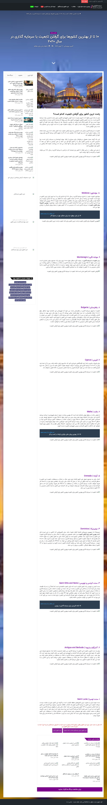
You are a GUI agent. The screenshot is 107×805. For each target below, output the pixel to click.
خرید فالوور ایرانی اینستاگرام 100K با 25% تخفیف (75, 730)
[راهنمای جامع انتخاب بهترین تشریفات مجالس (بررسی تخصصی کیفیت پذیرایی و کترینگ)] (28, 160)
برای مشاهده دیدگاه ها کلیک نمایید (69, 789)
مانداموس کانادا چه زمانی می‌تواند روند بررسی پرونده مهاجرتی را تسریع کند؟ (15, 149)
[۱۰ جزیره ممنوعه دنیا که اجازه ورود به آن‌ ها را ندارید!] (28, 119)
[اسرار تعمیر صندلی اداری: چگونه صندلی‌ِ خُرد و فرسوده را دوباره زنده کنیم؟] (90, 768)
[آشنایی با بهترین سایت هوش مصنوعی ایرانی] (70, 748)
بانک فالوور (20, 297)
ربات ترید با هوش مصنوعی (15, 290)
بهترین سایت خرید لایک (20, 300)
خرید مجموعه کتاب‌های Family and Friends (20, 295)
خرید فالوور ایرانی (57, 730)
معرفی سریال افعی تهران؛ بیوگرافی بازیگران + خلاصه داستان (15, 126)
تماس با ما (69, 802)
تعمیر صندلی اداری (28, 297)
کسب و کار (65, 14)
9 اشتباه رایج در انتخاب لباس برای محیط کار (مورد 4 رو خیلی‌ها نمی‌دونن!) (15, 83)
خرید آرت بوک (19, 287)
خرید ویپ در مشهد (26, 290)
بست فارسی (76, 14)
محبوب (20, 75)
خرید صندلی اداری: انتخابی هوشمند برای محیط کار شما (49, 776)
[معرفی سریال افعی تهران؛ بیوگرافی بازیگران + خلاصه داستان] (28, 126)
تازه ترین (30, 75)
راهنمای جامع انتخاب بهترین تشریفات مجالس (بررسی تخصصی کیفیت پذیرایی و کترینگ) (15, 160)
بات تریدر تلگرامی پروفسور (25, 292)
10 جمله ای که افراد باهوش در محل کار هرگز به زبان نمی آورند (49, 754)
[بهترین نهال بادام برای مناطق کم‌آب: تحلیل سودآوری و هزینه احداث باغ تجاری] (28, 93)
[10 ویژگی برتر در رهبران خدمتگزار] (70, 767)
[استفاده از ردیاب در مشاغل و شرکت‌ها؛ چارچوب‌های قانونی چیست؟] (90, 747)
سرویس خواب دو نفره (14, 292)
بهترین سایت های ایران (84, 6)
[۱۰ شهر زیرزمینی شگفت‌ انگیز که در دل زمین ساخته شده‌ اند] (28, 112)
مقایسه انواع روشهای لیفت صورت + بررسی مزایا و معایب (14, 100)
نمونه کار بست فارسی (48, 6)
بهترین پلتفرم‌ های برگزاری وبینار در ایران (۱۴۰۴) (15, 168)
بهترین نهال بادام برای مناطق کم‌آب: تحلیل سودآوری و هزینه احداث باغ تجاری (15, 91)
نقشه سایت (76, 802)
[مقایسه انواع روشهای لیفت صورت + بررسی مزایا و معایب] (28, 103)
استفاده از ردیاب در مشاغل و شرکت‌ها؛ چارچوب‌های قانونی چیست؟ (92, 755)
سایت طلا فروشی (26, 287)
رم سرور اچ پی (12, 285)
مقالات (74, 6)
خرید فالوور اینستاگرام (63, 6)
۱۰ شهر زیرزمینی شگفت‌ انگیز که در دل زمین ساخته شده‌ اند (15, 111)
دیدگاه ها (10, 75)
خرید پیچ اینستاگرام (13, 297)
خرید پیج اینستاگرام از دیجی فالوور (20, 220)
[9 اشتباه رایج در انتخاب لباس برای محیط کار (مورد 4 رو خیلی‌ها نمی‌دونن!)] (28, 83)
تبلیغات (34, 6)
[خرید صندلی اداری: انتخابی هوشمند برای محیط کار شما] (49, 768)
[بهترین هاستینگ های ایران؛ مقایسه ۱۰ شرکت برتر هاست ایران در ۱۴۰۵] (28, 139)
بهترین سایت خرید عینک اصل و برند (23, 285)
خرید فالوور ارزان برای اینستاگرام (20, 247)
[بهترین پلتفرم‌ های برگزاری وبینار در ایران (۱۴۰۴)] (28, 169)
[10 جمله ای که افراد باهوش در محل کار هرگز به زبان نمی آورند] (49, 747)
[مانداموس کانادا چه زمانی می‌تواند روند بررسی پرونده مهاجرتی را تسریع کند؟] (28, 151)
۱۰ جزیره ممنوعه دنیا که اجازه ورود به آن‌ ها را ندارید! (15, 119)
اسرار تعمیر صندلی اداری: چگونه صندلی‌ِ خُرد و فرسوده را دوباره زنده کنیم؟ (91, 777)
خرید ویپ (13, 287)
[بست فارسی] (96, 6)
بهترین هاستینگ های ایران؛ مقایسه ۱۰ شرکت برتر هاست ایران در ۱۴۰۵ (15, 134)
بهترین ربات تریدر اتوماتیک (20, 282)
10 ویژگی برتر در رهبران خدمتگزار (71, 774)
